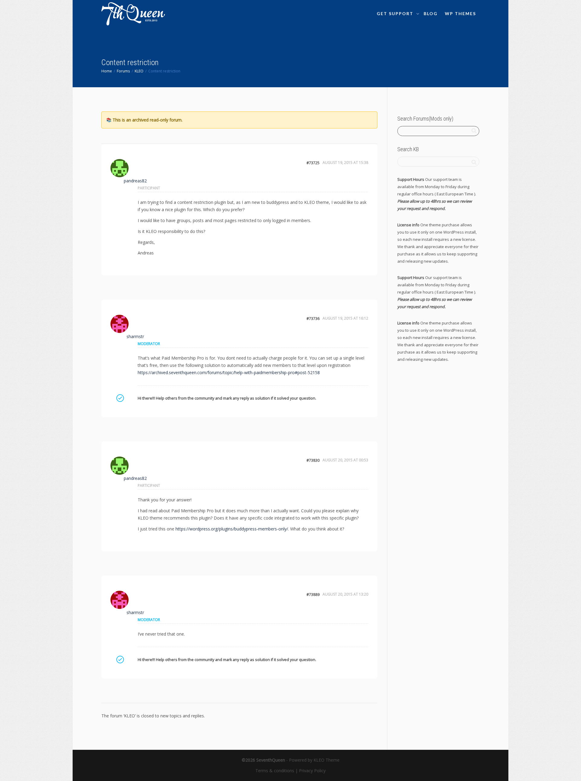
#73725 (313, 162)
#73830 (313, 460)
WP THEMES (460, 13)
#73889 (313, 594)
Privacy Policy (312, 770)
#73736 (313, 318)
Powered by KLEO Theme (314, 760)
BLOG (431, 13)
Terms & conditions (274, 770)
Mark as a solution (119, 398)
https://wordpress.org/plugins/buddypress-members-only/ (232, 529)
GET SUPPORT (396, 13)
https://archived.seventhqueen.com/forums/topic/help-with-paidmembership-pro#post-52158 (229, 372)
